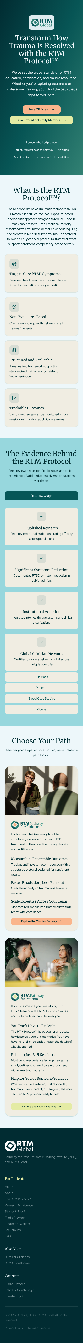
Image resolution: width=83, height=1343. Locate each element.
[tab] (41, 495)
